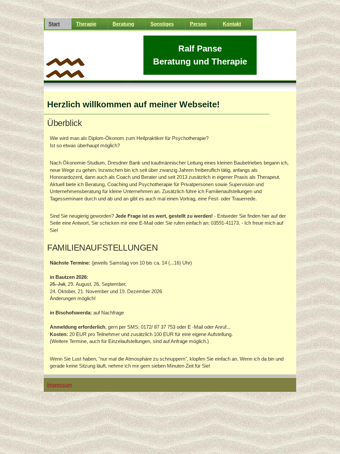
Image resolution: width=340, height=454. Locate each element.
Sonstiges (162, 24)
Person (198, 24)
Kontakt (232, 24)
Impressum (59, 385)
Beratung (123, 24)
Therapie (86, 24)
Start (54, 24)
